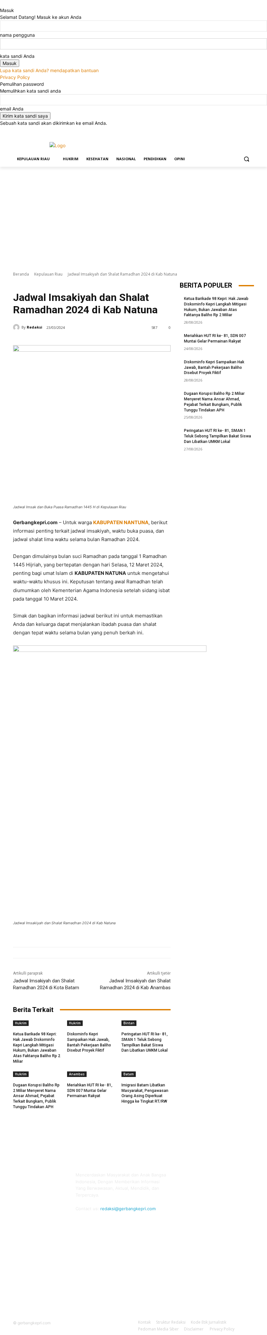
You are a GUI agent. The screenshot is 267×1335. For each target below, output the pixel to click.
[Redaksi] (17, 327)
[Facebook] (214, 131)
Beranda (21, 274)
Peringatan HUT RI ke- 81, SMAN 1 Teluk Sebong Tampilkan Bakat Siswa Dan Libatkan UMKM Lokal (217, 436)
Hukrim (21, 1023)
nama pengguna (17, 35)
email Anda (11, 108)
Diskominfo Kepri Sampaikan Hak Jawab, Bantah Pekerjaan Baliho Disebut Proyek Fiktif (214, 367)
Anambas (77, 1074)
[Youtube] (250, 131)
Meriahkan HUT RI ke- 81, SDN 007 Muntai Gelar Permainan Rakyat (89, 1090)
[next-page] (70, 1064)
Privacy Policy (15, 77)
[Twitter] (232, 131)
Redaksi (34, 327)
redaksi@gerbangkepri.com (128, 1208)
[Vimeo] (241, 131)
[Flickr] (214, 1179)
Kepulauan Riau (48, 274)
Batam (128, 1074)
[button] (246, 159)
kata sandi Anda (17, 56)
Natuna (51, 283)
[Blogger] (185, 1179)
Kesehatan (70, 283)
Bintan (128, 1023)
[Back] (2, 3)
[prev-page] (66, 1064)
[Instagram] (223, 131)
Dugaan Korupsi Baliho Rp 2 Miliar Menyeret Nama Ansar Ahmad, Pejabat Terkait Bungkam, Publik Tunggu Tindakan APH (36, 1096)
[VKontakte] (244, 1179)
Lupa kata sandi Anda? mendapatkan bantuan (49, 70)
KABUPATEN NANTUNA (120, 522)
